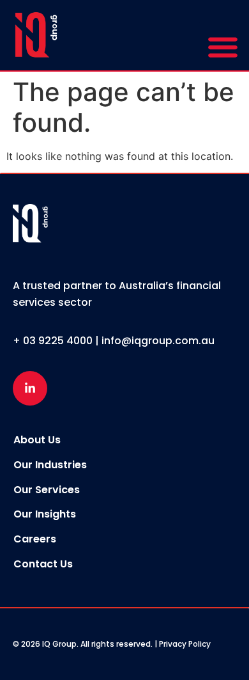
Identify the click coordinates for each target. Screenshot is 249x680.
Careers (34, 539)
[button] (222, 46)
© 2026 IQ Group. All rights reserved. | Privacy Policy (112, 643)
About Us (37, 439)
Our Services (46, 489)
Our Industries (50, 464)
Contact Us (43, 564)
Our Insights (44, 514)
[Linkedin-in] (30, 388)
